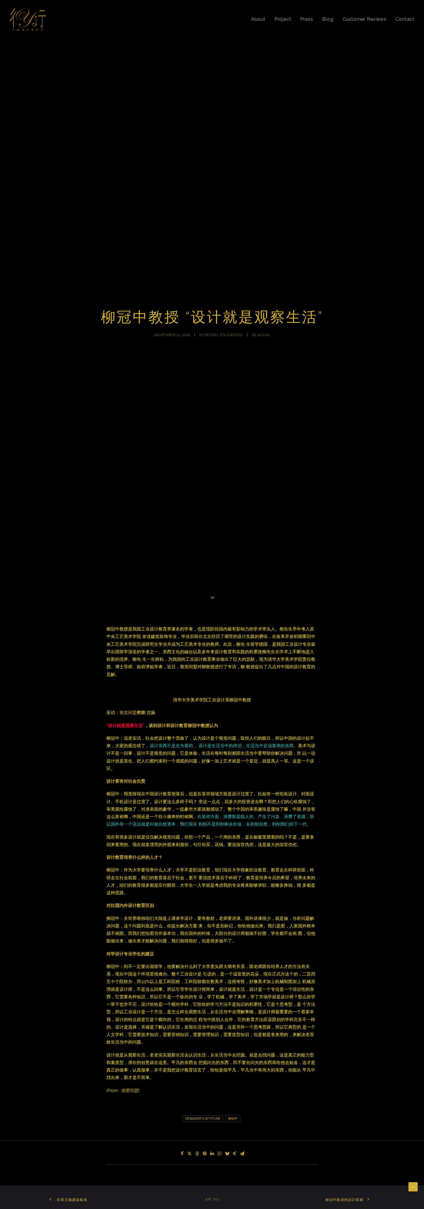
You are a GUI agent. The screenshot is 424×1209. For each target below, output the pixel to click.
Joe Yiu (212, 1199)
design (211, 335)
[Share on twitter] (189, 1153)
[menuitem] (260, 19)
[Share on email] (242, 1153)
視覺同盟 (129, 1090)
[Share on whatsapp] (219, 1153)
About (258, 19)
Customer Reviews (365, 19)
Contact (404, 19)
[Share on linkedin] (212, 1153)
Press (306, 19)
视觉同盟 (128, 712)
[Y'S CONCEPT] (28, 19)
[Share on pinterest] (204, 1153)
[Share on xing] (234, 1153)
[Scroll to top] (413, 1186)
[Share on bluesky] (227, 1153)
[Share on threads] (197, 1153)
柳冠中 (233, 1119)
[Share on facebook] (182, 1153)
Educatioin (231, 335)
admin (264, 335)
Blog (327, 19)
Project (283, 19)
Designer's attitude (202, 1119)
